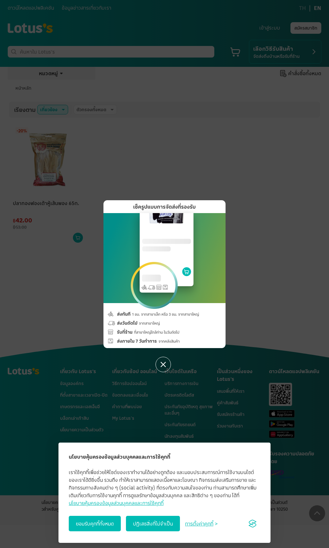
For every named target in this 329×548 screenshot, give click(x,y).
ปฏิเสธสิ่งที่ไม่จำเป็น (153, 523)
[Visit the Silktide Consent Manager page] (252, 523)
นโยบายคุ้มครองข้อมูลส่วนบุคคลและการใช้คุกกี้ (116, 503)
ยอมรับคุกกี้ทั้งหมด (95, 523)
